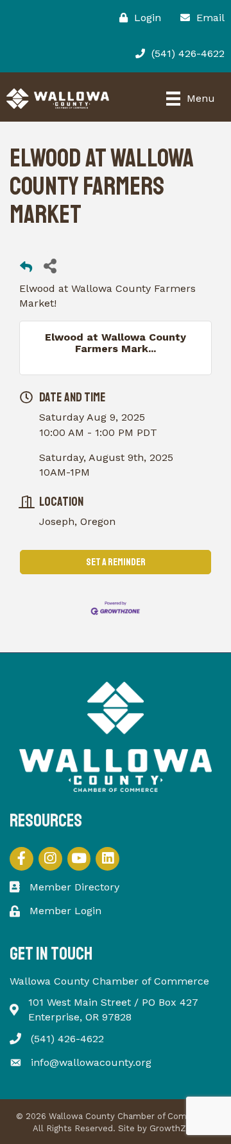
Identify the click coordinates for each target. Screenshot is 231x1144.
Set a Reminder (116, 562)
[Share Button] (49, 265)
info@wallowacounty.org (91, 1062)
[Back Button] (26, 269)
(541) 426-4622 (67, 1039)
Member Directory (74, 887)
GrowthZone (175, 1128)
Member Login (65, 911)
